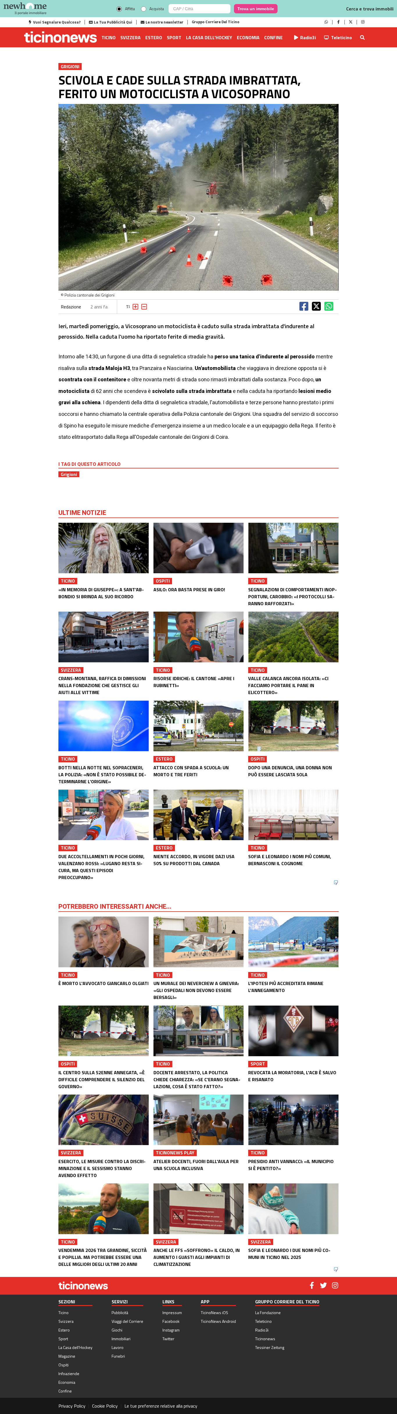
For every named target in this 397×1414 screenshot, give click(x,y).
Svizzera (130, 37)
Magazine (66, 1356)
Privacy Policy (71, 1405)
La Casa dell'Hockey (209, 37)
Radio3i (308, 37)
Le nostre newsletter (164, 22)
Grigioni (69, 474)
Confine (273, 37)
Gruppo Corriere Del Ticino (215, 22)
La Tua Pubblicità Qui (113, 22)
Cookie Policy (105, 1405)
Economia (248, 37)
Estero (153, 37)
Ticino (108, 37)
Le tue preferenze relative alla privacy (160, 1405)
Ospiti (63, 1365)
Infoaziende (68, 1373)
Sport (174, 37)
